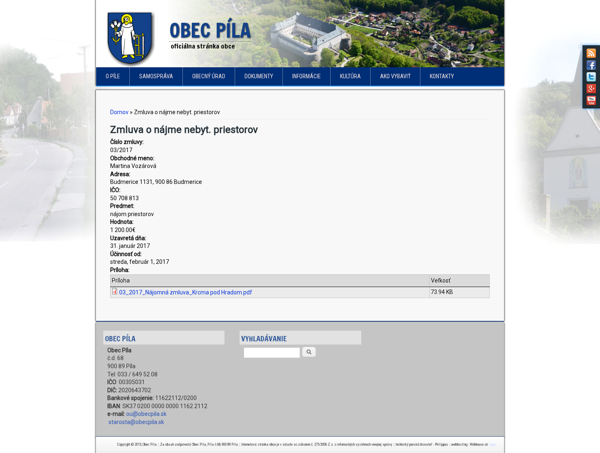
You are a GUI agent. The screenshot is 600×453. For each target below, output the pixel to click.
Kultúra (350, 76)
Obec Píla (210, 31)
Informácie (306, 76)
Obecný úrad (208, 76)
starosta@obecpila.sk (136, 422)
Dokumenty (258, 76)
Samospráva (156, 76)
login (492, 444)
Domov (119, 112)
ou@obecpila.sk (146, 414)
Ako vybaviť (395, 76)
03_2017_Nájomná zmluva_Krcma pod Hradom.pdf (185, 292)
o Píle (113, 76)
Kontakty (442, 76)
